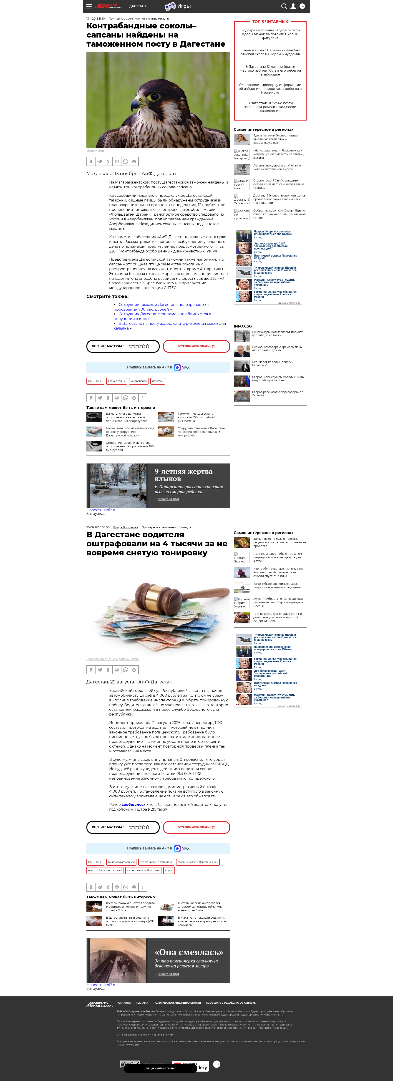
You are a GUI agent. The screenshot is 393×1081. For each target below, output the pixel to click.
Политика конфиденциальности (177, 1002)
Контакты (124, 1002)
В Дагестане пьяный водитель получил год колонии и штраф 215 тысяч (130, 921)
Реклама (142, 1002)
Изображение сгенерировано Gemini (112, 659)
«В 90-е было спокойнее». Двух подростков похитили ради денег (277, 585)
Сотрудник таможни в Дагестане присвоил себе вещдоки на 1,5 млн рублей (201, 431)
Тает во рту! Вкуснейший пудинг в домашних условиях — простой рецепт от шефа (277, 617)
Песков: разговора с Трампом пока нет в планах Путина (277, 348)
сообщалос (133, 804)
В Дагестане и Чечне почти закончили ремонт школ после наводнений (270, 107)
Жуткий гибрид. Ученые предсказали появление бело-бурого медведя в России (279, 602)
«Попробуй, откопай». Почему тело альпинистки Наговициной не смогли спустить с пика (278, 572)
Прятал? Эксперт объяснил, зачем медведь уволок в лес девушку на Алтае (277, 557)
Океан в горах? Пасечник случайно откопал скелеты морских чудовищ (270, 52)
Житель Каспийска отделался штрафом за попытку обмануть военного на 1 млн (200, 906)
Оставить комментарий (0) (196, 346)
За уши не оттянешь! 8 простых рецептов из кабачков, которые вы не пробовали (279, 542)
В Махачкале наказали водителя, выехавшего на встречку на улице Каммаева (202, 921)
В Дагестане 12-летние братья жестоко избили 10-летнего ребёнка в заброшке (270, 70)
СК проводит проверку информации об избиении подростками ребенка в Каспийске (270, 89)
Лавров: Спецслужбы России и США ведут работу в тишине (278, 378)
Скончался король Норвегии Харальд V (272, 363)
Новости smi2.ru (101, 510)
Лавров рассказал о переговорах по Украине (277, 394)
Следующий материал (160, 1068)
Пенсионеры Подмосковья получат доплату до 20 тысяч (277, 333)
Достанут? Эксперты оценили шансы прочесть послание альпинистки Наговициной (279, 199)
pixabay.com (95, 150)
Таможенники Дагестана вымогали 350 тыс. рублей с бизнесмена (197, 417)
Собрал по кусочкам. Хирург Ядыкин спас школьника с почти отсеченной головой (279, 214)
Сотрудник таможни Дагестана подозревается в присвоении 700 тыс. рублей (162, 307)
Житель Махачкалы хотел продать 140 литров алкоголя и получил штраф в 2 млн (130, 906)
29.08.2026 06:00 (98, 527)
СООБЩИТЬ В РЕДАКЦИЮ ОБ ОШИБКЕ (231, 1002)
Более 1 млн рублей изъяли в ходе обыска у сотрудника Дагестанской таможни (130, 431)
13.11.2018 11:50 (95, 18)
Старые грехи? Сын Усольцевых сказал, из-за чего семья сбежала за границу (278, 184)
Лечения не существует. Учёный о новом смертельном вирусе (277, 167)
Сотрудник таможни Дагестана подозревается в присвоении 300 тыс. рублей (130, 446)
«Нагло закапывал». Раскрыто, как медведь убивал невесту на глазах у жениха (278, 154)
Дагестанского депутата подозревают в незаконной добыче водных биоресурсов (126, 417)
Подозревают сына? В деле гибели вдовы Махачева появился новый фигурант (270, 34)
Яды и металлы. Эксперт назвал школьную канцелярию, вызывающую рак (275, 139)
